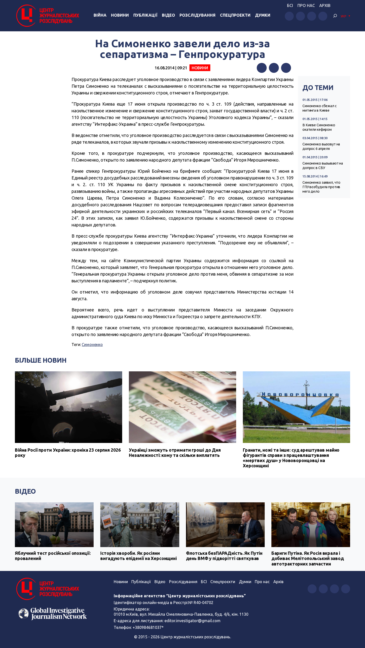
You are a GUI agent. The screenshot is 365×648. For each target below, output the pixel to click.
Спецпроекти (235, 15)
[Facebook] (262, 68)
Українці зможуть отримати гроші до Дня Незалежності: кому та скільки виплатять (175, 452)
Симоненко (92, 344)
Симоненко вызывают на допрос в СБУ (322, 165)
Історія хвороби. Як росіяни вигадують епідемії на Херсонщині (138, 556)
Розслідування (198, 15)
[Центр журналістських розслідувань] (47, 15)
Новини (120, 15)
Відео (168, 15)
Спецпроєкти (222, 581)
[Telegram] (286, 68)
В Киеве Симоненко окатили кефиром (318, 127)
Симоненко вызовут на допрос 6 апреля (321, 146)
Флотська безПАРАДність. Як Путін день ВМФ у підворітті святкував (224, 556)
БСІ (290, 5)
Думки (262, 15)
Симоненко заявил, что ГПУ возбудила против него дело (321, 186)
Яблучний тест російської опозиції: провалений (52, 556)
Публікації (145, 15)
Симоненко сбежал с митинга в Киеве (319, 108)
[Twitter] (274, 68)
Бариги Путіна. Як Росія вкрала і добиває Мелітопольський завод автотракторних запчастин (307, 558)
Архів (324, 5)
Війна (100, 15)
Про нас (306, 5)
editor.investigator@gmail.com (192, 620)
